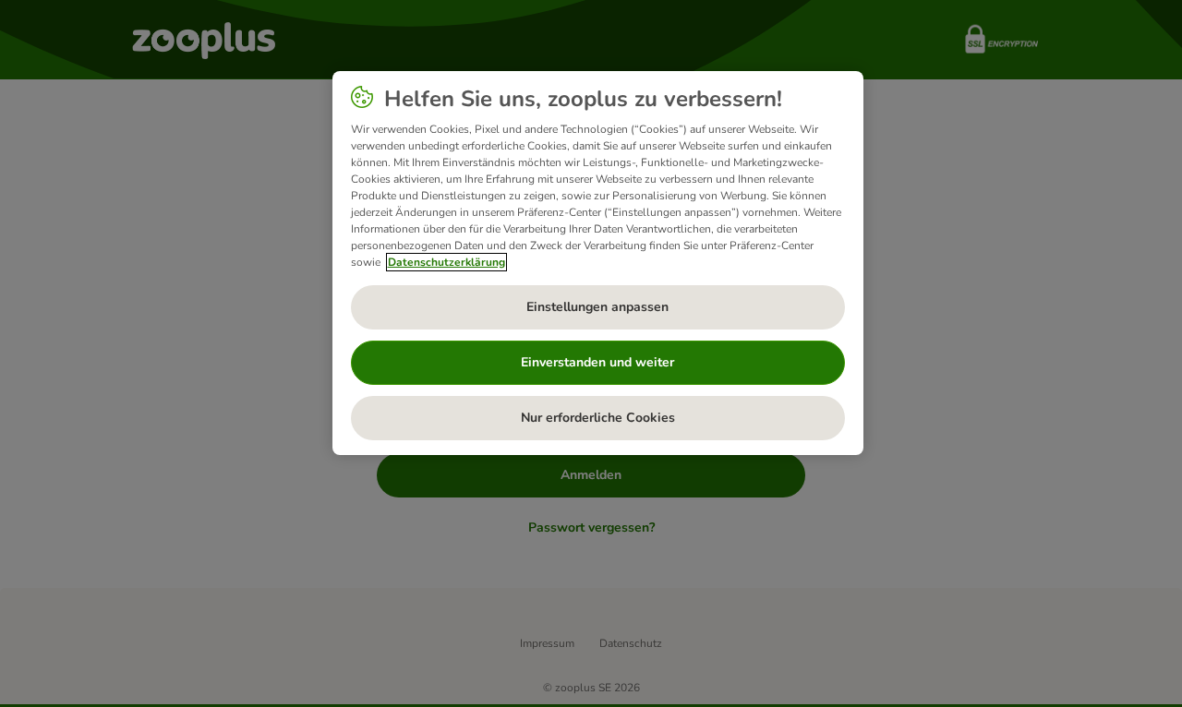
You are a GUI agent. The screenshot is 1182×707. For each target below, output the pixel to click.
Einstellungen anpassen (597, 307)
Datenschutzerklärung (446, 262)
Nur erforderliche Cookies (598, 417)
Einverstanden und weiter (597, 362)
